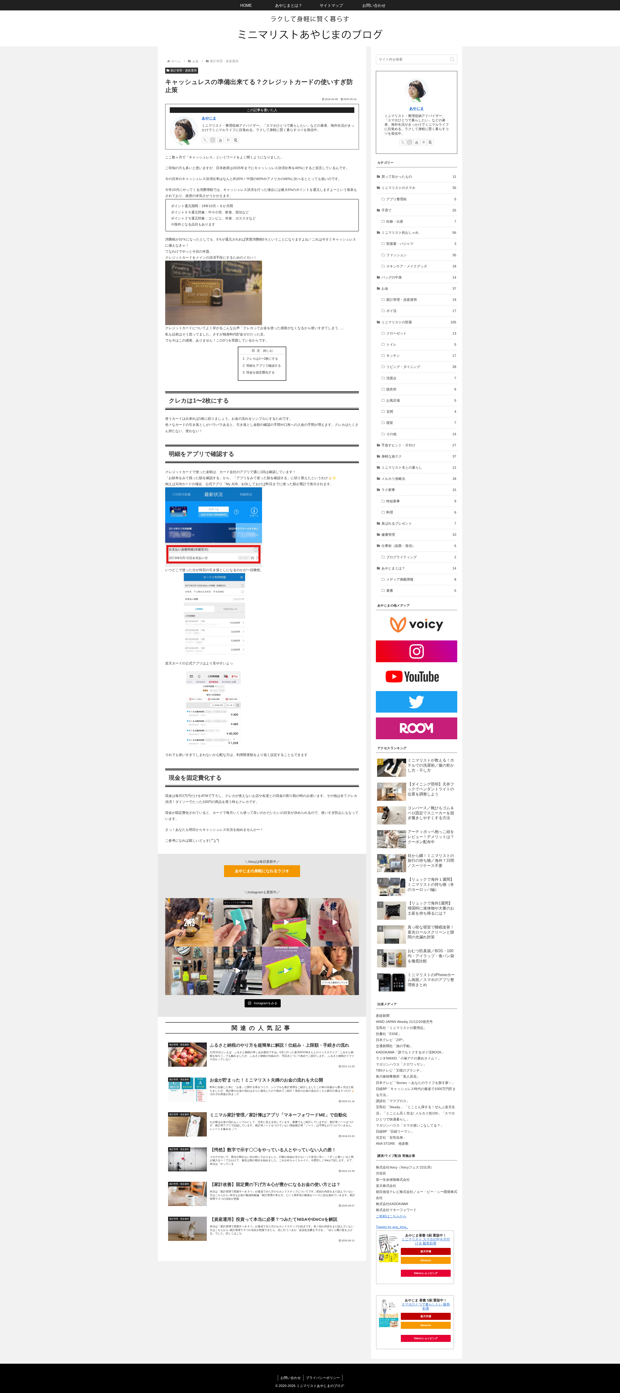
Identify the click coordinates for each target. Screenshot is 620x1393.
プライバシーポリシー (323, 1378)
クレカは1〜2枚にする (262, 358)
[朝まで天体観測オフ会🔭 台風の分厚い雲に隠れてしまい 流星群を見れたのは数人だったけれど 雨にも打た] (189, 922)
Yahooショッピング (426, 1273)
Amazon (425, 1260)
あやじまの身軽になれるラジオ (262, 871)
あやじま (209, 118)
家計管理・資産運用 (183, 70)
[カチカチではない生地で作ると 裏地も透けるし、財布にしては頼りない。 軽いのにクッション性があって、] (286, 971)
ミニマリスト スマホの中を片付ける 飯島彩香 (426, 1241)
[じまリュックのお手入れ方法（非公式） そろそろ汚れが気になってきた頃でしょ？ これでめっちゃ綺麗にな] (238, 922)
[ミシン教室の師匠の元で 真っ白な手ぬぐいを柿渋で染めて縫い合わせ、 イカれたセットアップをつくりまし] (334, 922)
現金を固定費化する (260, 372)
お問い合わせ (290, 1378)
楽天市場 (425, 1251)
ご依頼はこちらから (391, 1216)
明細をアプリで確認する (263, 365)
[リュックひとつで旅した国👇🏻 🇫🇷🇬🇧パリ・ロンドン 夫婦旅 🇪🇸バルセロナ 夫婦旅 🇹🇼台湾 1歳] (238, 971)
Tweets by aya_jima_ (392, 1227)
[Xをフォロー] (205, 140)
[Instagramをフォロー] (212, 140)
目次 (257, 350)
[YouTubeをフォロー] (220, 140)
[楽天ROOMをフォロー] (236, 140)
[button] (452, 59)
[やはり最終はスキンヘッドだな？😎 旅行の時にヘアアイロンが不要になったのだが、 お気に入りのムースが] (334, 971)
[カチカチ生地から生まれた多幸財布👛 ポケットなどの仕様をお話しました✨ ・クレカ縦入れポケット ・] (286, 922)
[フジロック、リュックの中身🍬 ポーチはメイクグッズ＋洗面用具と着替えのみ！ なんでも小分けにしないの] (189, 971)
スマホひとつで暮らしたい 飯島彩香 (426, 1306)
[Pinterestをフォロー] (228, 140)
